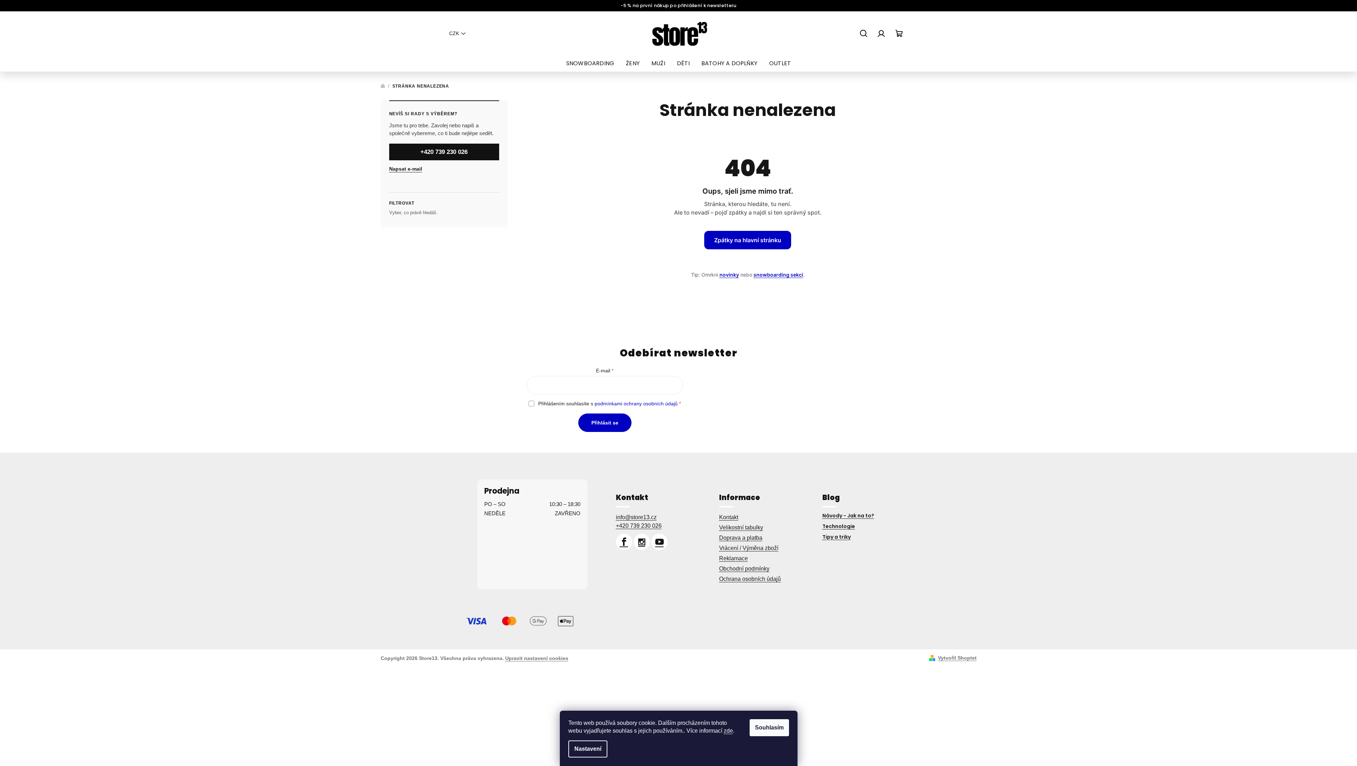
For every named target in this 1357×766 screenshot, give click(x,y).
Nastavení (587, 749)
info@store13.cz (636, 517)
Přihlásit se (604, 423)
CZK (454, 33)
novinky (729, 275)
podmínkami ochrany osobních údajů (636, 403)
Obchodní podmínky (744, 569)
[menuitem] (590, 63)
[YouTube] (659, 542)
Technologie (838, 526)
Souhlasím (769, 728)
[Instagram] (642, 542)
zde (728, 731)
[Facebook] (624, 542)
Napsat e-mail (405, 169)
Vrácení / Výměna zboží (748, 548)
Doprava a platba (740, 538)
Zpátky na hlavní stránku (747, 240)
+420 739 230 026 (444, 152)
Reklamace (733, 558)
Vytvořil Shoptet (957, 658)
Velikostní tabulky (741, 527)
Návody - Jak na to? (848, 515)
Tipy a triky (836, 536)
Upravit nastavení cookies (536, 658)
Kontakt (728, 517)
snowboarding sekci (778, 275)
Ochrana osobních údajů (750, 579)
